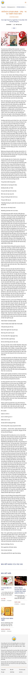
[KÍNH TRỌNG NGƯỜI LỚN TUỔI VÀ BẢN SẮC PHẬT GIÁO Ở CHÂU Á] (21, 581)
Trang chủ (3, 7)
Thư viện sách (22, 669)
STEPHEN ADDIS (14, 17)
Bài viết (11, 669)
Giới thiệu (12, 672)
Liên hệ (20, 672)
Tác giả (2, 672)
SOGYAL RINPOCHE (5, 629)
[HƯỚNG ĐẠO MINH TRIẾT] (7, 611)
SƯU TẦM (3, 598)
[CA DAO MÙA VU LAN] (7, 581)
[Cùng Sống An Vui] (14, 639)
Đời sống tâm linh (11, 7)
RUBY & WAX (17, 602)
